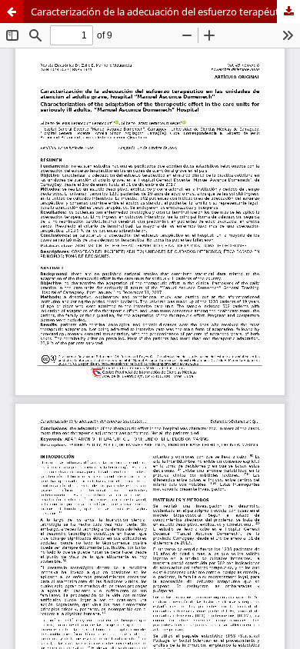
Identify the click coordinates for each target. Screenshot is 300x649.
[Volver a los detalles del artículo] (11, 11)
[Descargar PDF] (288, 11)
